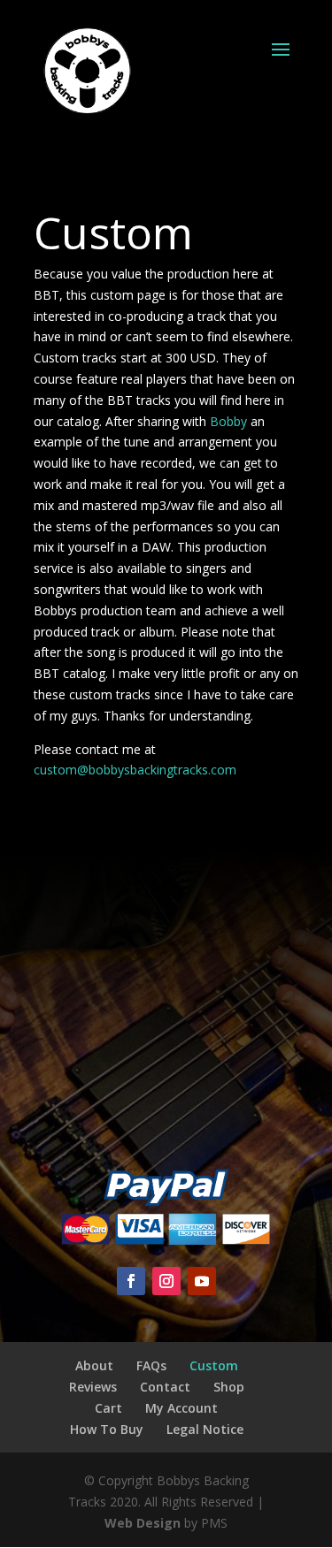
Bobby (226, 421)
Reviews (93, 1386)
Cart (108, 1407)
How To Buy (106, 1429)
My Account (181, 1407)
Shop (228, 1386)
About (94, 1365)
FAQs (151, 1365)
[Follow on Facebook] (131, 1281)
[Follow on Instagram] (166, 1281)
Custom (213, 1365)
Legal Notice (204, 1429)
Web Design (142, 1522)
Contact (165, 1386)
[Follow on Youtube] (202, 1281)
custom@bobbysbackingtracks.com (135, 769)
